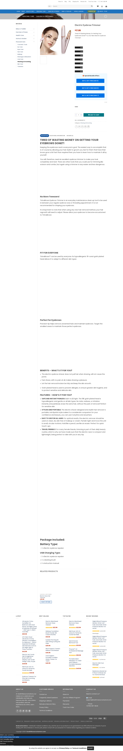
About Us (60, 1)
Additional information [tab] (57, 135)
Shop (23, 11)
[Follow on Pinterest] (104, 1)
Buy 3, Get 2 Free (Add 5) (90, 88)
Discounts (66, 704)
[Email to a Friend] (82, 126)
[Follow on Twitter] (101, 1)
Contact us (43, 694)
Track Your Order (92, 1)
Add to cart (94, 115)
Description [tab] (44, 135)
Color (76, 106)
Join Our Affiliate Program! (71, 698)
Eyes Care (20, 49)
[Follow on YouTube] (106, 1)
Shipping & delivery (45, 701)
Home (18, 11)
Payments (66, 701)
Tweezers (20, 66)
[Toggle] (34, 29)
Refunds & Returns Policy (47, 704)
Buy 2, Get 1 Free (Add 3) (90, 81)
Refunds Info (83, 1)
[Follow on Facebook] (98, 1)
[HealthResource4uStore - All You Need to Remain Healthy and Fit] (30, 6)
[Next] (69, 39)
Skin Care (20, 64)
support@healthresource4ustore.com (98, 700)
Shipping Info (76, 1)
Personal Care (41, 11)
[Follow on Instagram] (99, 1)
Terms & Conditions (45, 710)
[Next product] (105, 16)
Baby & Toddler (66, 11)
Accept (90, 748)
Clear (105, 102)
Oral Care (20, 59)
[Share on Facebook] (76, 126)
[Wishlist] (98, 6)
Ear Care (20, 47)
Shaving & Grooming (44, 16)
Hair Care (20, 52)
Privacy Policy (43, 707)
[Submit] (91, 6)
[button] (102, 6)
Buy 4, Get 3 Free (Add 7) (90, 95)
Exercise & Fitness (53, 11)
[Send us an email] (103, 1)
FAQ (70, 1)
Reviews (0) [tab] (70, 135)
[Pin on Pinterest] (85, 126)
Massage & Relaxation (24, 57)
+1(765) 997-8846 (92, 706)
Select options (45, 602)
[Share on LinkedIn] (88, 126)
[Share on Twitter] (79, 126)
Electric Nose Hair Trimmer (45, 596)
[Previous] (42, 39)
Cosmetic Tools (22, 44)
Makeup (19, 54)
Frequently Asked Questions (48, 698)
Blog (66, 1)
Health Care (30, 11)
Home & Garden (78, 11)
